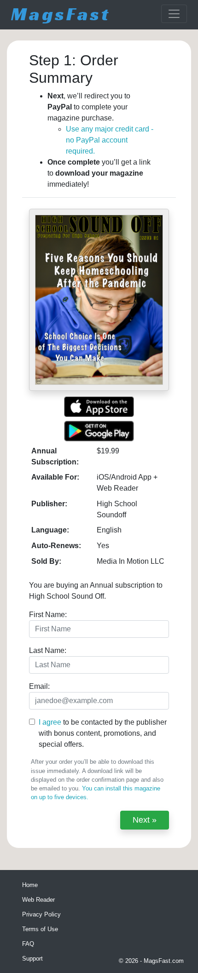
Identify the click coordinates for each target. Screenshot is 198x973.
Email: (39, 686)
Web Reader (38, 899)
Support (32, 958)
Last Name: (47, 650)
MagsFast (61, 13)
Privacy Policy (41, 914)
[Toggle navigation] (174, 14)
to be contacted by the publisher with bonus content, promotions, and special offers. (103, 733)
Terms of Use (40, 929)
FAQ (28, 943)
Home (30, 884)
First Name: (48, 614)
